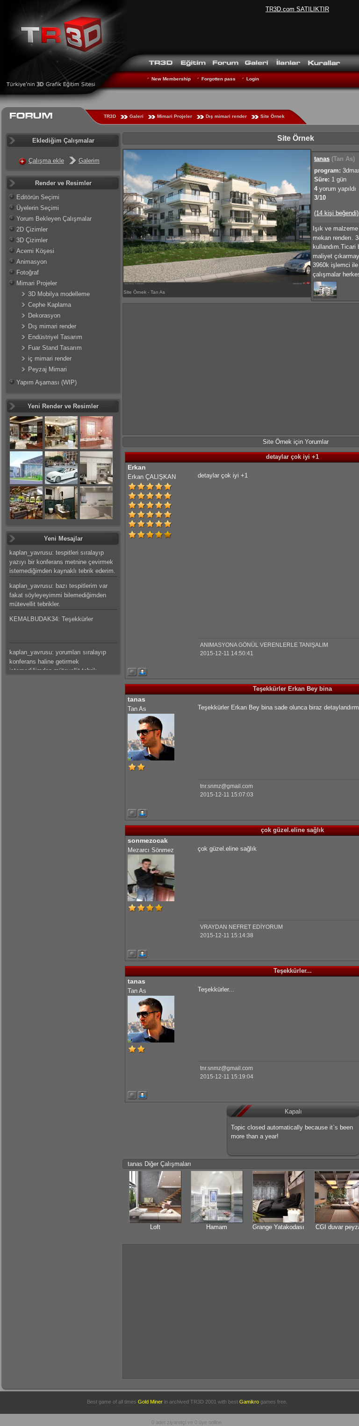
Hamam (216, 1227)
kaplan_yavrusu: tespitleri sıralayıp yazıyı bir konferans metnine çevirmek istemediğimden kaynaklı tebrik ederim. (62, 561)
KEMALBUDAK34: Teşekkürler (51, 619)
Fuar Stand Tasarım (55, 347)
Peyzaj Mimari (47, 369)
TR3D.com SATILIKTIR (297, 9)
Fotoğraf (27, 272)
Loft (155, 1227)
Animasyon (31, 261)
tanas (322, 158)
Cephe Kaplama (49, 304)
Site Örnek (272, 116)
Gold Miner (150, 1401)
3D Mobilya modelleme (59, 293)
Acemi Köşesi (35, 250)
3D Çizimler (32, 240)
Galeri (136, 116)
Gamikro (249, 1401)
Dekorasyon (44, 315)
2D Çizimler (32, 229)
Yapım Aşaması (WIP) (46, 382)
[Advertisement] (276, 551)
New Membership (171, 78)
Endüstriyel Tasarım (55, 336)
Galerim (89, 160)
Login (252, 78)
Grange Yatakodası (278, 1227)
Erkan (137, 467)
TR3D (110, 116)
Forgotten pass (218, 78)
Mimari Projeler (174, 116)
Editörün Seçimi (37, 197)
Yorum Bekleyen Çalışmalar (54, 218)
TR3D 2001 (203, 1401)
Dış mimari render (226, 116)
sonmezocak (148, 840)
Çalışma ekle (46, 160)
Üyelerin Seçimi (37, 207)
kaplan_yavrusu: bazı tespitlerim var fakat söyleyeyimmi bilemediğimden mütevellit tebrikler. (58, 595)
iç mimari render (50, 358)
